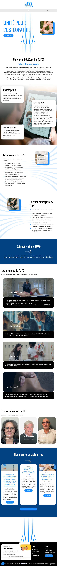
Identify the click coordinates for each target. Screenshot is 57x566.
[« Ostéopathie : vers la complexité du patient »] (9, 467)
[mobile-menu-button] (47, 10)
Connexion (53, 565)
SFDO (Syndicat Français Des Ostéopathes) (46, 563)
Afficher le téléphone (51, 552)
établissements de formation (46, 72)
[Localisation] (28, 10)
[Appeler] (9, 10)
